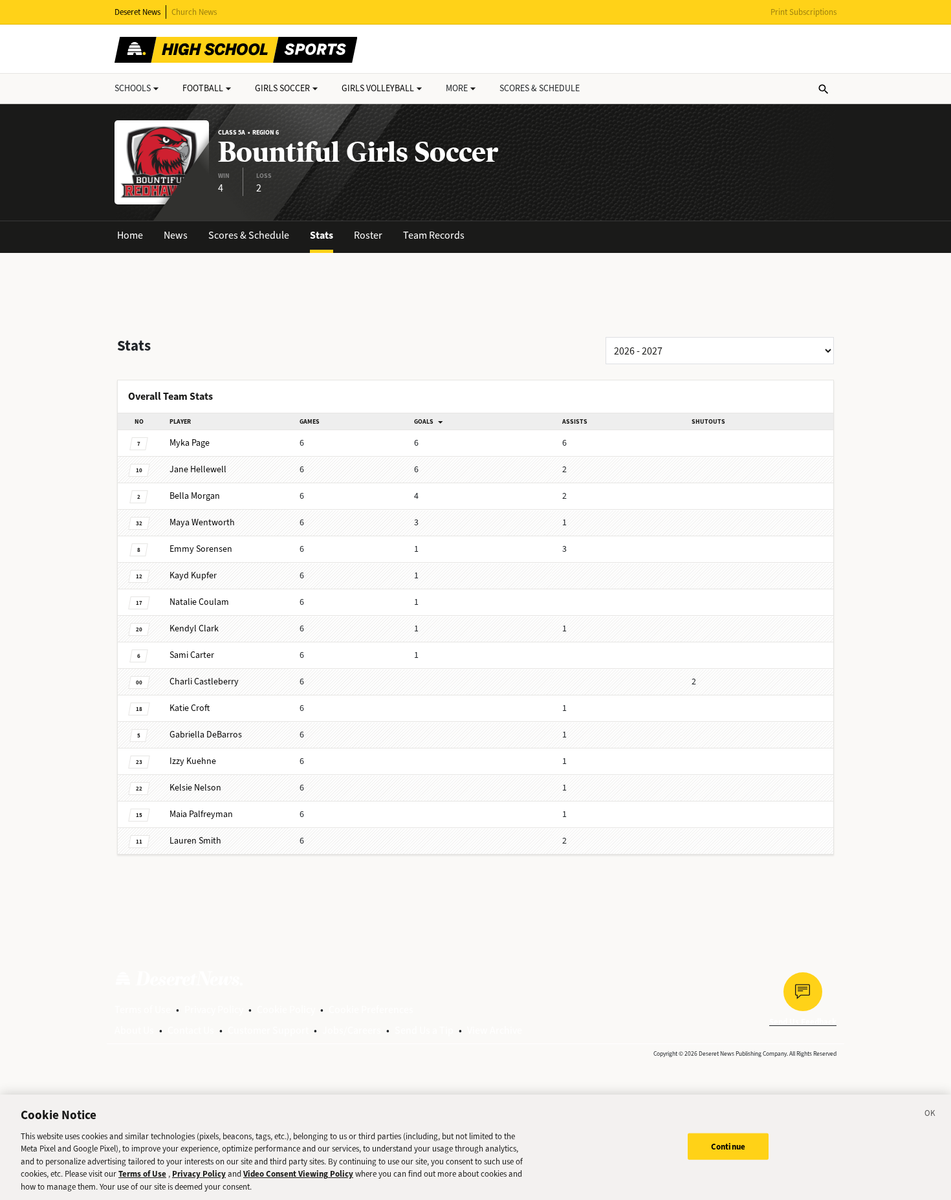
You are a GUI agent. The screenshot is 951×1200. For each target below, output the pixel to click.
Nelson (195, 787)
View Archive (494, 1030)
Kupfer (193, 575)
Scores (539, 88)
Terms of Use (143, 1009)
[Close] (930, 1115)
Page (189, 443)
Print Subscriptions (803, 11)
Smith (195, 841)
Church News (194, 11)
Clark (194, 628)
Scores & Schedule (248, 235)
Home (130, 235)
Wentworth (202, 522)
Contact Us (191, 1030)
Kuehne (192, 761)
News (176, 235)
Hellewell (197, 469)
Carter (191, 655)
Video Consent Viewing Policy (298, 1174)
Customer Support (268, 1030)
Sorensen (200, 549)
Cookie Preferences (371, 1009)
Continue (728, 1145)
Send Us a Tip (424, 1030)
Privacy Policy (213, 1009)
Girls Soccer (282, 88)
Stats (321, 235)
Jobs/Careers (351, 1030)
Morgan (194, 496)
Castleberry (204, 681)
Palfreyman (201, 814)
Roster (368, 235)
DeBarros (205, 734)
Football (202, 88)
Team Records (434, 235)
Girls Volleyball (378, 88)
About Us (134, 1030)
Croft (189, 708)
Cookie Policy (286, 1009)
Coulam (199, 602)
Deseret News (137, 11)
